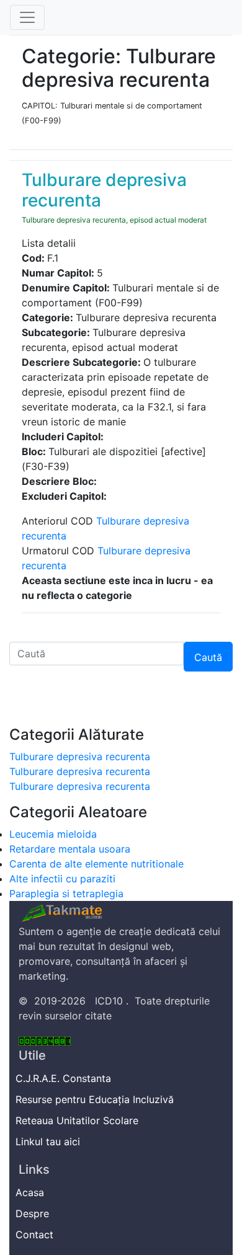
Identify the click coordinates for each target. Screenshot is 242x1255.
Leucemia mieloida (53, 834)
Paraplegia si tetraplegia (66, 893)
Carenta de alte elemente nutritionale (96, 864)
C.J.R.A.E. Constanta (65, 1078)
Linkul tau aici (49, 1141)
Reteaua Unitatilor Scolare (78, 1120)
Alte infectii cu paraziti (62, 878)
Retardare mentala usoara (69, 849)
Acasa (31, 1192)
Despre (34, 1213)
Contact (36, 1234)
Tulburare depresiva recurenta (79, 756)
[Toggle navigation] (27, 17)
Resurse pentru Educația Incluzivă (96, 1099)
